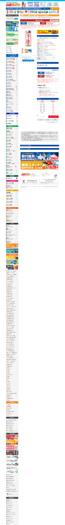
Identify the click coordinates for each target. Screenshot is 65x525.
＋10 (48, 119)
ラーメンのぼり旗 (10, 281)
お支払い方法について (10, 423)
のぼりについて (9, 474)
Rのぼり (8, 400)
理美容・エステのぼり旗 (11, 354)
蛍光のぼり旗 (9, 395)
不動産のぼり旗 (9, 323)
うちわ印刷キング (10, 505)
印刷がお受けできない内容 (11, 489)
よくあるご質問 (9, 427)
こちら (29, 58)
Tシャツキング (9, 507)
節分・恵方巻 (9, 391)
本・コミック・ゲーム (10, 347)
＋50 (55, 119)
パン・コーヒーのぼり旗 (11, 306)
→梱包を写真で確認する (47, 53)
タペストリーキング (10, 521)
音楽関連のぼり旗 (10, 349)
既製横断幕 (9, 406)
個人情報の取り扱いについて (35, 175)
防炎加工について (10, 482)
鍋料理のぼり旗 (9, 311)
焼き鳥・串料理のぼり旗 (11, 310)
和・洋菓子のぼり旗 (10, 313)
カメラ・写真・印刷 (10, 345)
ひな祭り (8, 369)
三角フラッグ (9, 413)
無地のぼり (9, 396)
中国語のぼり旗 (9, 366)
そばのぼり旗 (9, 284)
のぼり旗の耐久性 (10, 478)
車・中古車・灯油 (10, 328)
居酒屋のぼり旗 (9, 286)
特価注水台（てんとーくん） (48, 59)
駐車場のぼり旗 (9, 330)
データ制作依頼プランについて (12, 430)
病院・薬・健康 (9, 342)
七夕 (8, 379)
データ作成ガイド (10, 429)
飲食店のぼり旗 (9, 279)
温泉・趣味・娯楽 (40, 65)
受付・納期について (10, 421)
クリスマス (9, 386)
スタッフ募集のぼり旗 (10, 276)
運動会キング (9, 511)
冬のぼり (8, 384)
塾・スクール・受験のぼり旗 (12, 352)
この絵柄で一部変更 (28, 60)
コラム (8, 487)
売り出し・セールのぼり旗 (11, 270)
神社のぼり (9, 389)
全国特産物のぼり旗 (10, 316)
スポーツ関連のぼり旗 (10, 338)
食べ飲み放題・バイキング (11, 287)
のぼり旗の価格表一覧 (10, 476)
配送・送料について (10, 425)
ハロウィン (9, 383)
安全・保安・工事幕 (10, 411)
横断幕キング (9, 500)
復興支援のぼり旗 (10, 398)
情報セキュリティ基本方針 (46, 174)
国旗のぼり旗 (9, 364)
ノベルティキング (10, 518)
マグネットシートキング (11, 514)
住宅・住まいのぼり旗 (10, 325)
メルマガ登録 (9, 48)
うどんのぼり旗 (9, 282)
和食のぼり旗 (9, 296)
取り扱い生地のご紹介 (10, 480)
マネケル (8, 523)
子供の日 (8, 372)
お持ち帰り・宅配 (10, 304)
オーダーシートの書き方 (11, 485)
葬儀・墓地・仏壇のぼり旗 (11, 359)
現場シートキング (10, 502)
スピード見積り (9, 50)
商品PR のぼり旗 (10, 355)
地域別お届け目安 (54, 20)
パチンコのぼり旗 (10, 362)
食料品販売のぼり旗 (10, 318)
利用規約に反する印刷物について (12, 491)
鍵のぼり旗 (9, 333)
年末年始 (8, 388)
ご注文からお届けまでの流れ (12, 420)
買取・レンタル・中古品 (11, 335)
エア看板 (8, 404)
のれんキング (9, 509)
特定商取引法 (33, 174)
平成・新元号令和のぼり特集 (12, 393)
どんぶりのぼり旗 (10, 298)
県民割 (8, 376)
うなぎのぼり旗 (9, 294)
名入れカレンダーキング (11, 512)
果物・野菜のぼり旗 (10, 321)
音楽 (46, 65)
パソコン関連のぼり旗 (10, 350)
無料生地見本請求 (10, 52)
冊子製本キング (9, 520)
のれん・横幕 (9, 408)
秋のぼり (8, 381)
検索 (16, 18)
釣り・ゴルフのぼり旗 (10, 340)
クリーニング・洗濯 (10, 327)
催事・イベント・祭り (10, 272)
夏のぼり (8, 378)
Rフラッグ (9, 414)
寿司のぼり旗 (9, 291)
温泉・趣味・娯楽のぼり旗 (11, 337)
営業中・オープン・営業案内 (12, 274)
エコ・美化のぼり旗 (10, 344)
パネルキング (9, 503)
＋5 (40, 119)
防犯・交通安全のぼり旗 (11, 332)
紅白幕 (8, 409)
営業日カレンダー (12, 494)
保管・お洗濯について (10, 483)
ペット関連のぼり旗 (10, 357)
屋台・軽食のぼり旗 (10, 315)
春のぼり (8, 367)
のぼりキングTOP (23, 17)
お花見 (8, 371)
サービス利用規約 (45, 173)
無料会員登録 (9, 46)
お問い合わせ (44, 175)
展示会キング (9, 516)
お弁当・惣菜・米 (10, 308)
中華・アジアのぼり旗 (10, 301)
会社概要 (32, 173)
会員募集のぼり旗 (10, 277)
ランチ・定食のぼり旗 (10, 303)
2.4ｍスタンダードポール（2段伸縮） (49, 57)
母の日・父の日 (9, 374)
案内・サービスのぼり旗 (11, 361)
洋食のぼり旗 (9, 299)
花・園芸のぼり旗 (10, 320)
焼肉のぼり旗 (9, 289)
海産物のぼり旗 (9, 293)
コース (44, 87)
